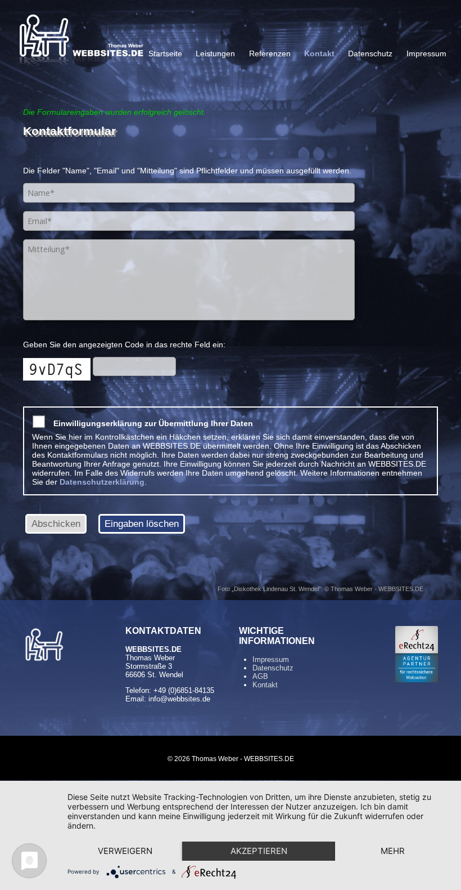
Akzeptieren (259, 851)
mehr (393, 851)
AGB (260, 676)
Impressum (426, 54)
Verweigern (125, 851)
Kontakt (319, 54)
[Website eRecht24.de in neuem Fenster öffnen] (417, 679)
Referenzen (270, 54)
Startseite (165, 54)
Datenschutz (370, 54)
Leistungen (215, 54)
